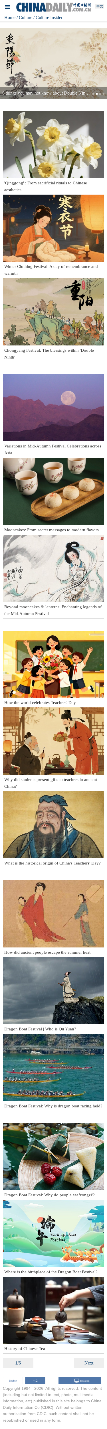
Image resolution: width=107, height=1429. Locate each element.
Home (9, 17)
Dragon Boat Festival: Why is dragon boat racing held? (53, 1106)
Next (88, 1363)
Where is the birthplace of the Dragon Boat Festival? (51, 1272)
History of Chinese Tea (24, 1348)
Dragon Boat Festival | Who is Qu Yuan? (40, 1029)
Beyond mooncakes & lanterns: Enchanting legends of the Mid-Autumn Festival (53, 610)
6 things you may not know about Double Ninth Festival (53, 93)
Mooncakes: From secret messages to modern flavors (51, 530)
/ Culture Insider (47, 17)
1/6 (18, 1363)
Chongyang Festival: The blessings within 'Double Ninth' (49, 353)
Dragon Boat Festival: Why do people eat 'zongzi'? (49, 1195)
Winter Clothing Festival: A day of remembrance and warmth (51, 270)
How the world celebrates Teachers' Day (40, 702)
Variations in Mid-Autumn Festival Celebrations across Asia (52, 449)
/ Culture (24, 17)
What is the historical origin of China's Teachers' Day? (52, 863)
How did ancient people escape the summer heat (47, 952)
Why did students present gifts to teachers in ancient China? (50, 783)
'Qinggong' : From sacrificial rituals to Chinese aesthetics (45, 186)
